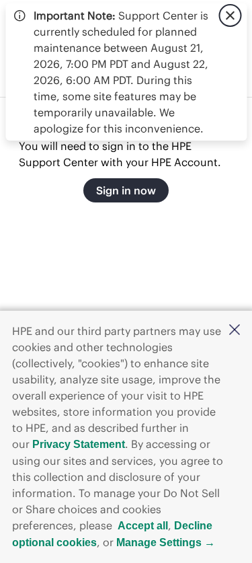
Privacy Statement (78, 444)
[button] (234, 330)
